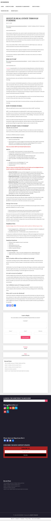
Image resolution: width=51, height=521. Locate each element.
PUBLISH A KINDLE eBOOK (10, 369)
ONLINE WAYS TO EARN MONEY (23, 6)
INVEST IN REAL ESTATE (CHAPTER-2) (13, 365)
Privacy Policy (28, 518)
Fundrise (8, 68)
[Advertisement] (25, 383)
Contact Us (17, 518)
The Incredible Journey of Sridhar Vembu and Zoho (15, 363)
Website (40, 331)
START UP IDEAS (35, 6)
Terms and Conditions (36, 518)
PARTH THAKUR (34, 515)
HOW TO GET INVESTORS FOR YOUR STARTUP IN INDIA (17, 371)
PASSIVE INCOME (5, 10)
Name (10, 331)
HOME (2, 6)
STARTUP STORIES (10, 6)
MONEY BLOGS (14, 10)
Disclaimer (22, 518)
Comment (25, 320)
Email (25, 331)
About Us (12, 518)
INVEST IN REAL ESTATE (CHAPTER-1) (13, 367)
